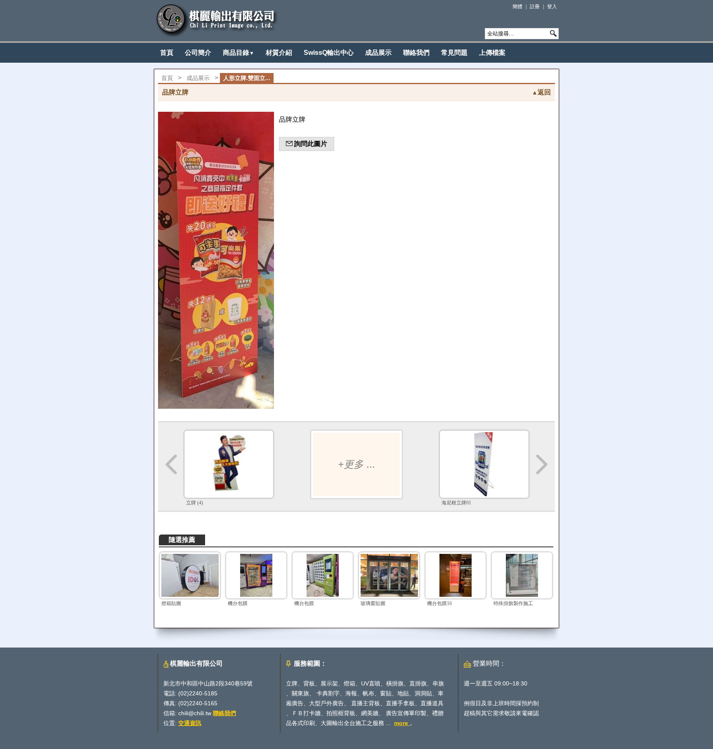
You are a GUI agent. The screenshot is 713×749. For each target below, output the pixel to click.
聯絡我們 (416, 52)
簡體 (517, 6)
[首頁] (217, 20)
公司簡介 (198, 52)
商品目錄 (238, 52)
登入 (552, 6)
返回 (541, 92)
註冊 (535, 6)
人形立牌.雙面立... (246, 78)
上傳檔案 (492, 52)
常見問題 (454, 52)
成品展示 (378, 52)
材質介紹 (279, 52)
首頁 (166, 52)
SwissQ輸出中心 (329, 52)
